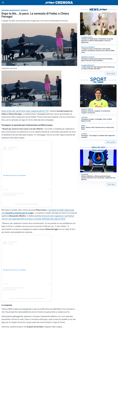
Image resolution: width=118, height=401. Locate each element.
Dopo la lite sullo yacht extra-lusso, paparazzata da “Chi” (25, 111)
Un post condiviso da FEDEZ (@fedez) (26, 204)
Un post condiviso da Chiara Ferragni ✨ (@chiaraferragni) (26, 298)
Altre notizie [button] (111, 74)
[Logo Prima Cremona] (59, 2)
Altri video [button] (111, 184)
